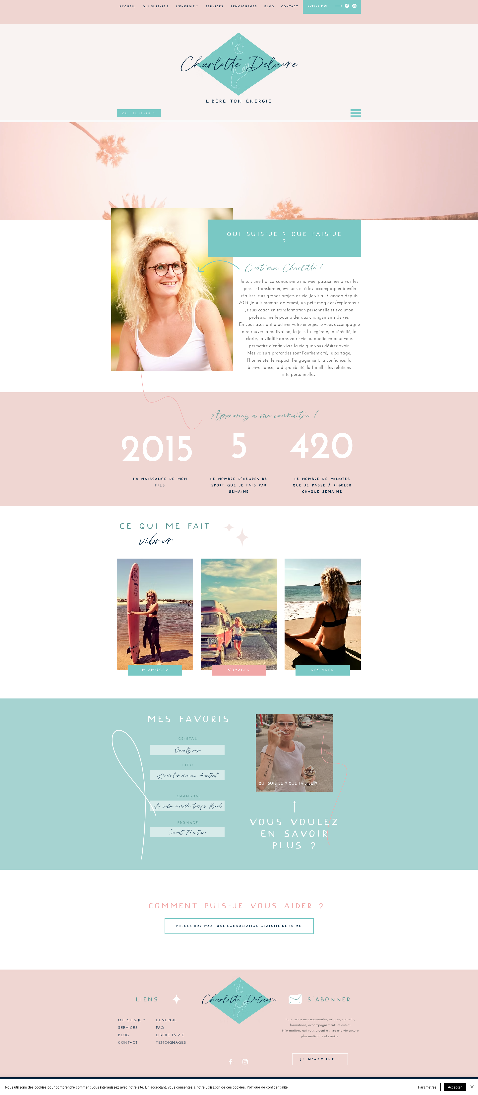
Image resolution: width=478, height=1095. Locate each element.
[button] (356, 113)
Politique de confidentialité (267, 1087)
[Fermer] (472, 1087)
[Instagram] (245, 1061)
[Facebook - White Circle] (347, 6)
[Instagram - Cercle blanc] (354, 6)
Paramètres (427, 1087)
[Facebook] (230, 1061)
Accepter (455, 1087)
